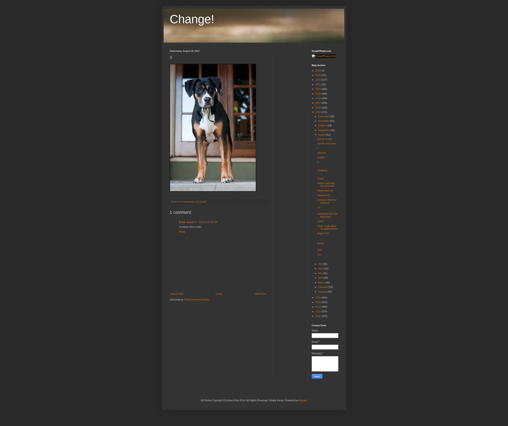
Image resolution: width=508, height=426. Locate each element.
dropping (322, 170)
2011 (318, 311)
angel (321, 178)
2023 (318, 75)
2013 (318, 302)
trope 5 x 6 (323, 233)
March (321, 282)
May (320, 273)
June (321, 268)
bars (320, 250)
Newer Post (177, 294)
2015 (318, 112)
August (322, 134)
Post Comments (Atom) (196, 299)
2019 (318, 93)
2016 (318, 107)
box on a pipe (325, 139)
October (322, 125)
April (321, 277)
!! (318, 162)
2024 (318, 70)
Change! (192, 19)
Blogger (302, 400)
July (320, 264)
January (322, 291)
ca (319, 207)
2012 (318, 306)
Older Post (260, 294)
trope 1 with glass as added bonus (328, 227)
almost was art (325, 190)
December (324, 116)
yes (319, 254)
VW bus (322, 153)
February (323, 287)
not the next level (327, 143)
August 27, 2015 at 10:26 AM (201, 222)
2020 (318, 89)
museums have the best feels (328, 215)
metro (321, 221)
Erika (182, 222)
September (324, 130)
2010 (318, 316)
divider (321, 157)
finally (321, 243)
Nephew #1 (324, 195)
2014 (318, 297)
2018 (318, 98)
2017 (318, 103)
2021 (318, 84)
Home (219, 294)
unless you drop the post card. (326, 184)
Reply (182, 231)
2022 (318, 79)
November (324, 121)
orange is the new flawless (327, 201)
